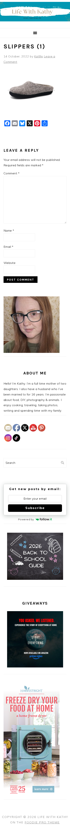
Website (10, 263)
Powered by (26, 519)
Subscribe (35, 508)
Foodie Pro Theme (42, 822)
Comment (12, 173)
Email (8, 247)
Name (9, 230)
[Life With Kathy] (35, 23)
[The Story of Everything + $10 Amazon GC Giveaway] (35, 666)
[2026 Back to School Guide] (35, 579)
